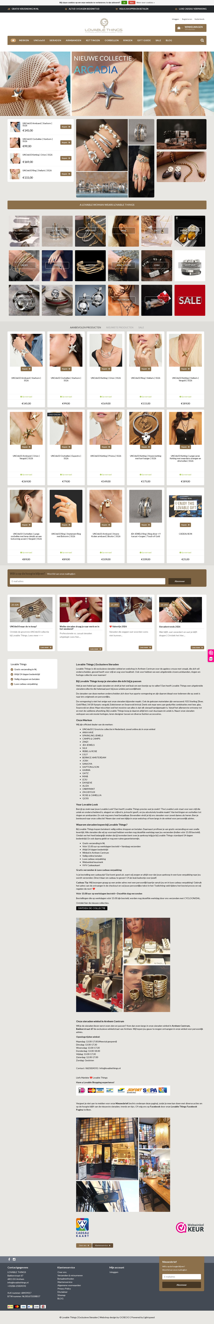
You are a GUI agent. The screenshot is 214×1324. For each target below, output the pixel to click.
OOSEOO (125, 1317)
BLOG (169, 40)
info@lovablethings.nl (18, 1282)
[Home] (13, 40)
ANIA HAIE (90, 230)
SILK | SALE (190, 265)
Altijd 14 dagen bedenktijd (84, 9)
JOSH (156, 265)
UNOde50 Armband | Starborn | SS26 (37, 124)
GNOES (24, 265)
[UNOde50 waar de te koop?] (31, 608)
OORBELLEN (112, 40)
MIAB (123, 230)
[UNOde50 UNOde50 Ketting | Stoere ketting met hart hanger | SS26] (145, 428)
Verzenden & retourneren (70, 1275)
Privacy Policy (64, 1288)
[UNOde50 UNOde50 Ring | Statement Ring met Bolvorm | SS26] (66, 506)
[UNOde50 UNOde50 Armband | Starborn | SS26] (15, 126)
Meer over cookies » (146, 3)
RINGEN (127, 40)
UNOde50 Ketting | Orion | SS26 (37, 154)
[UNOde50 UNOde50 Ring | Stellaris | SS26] (15, 173)
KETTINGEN (93, 40)
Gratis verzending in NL (25, 9)
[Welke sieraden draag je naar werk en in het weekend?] (81, 608)
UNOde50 (39, 40)
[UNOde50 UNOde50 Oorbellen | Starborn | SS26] (15, 141)
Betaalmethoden (65, 1278)
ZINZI (156, 230)
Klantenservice (101, 1245)
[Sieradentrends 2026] (180, 608)
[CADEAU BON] (185, 506)
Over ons (83, 1245)
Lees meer (45, 647)
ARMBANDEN (73, 40)
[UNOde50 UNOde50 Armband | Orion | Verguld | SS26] (26, 428)
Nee (132, 3)
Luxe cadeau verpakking (192, 9)
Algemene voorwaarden (69, 1285)
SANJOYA (90, 265)
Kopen (65, 127)
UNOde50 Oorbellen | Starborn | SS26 (38, 140)
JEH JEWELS (57, 230)
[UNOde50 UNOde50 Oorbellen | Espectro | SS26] (66, 428)
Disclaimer (62, 1292)
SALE (158, 40)
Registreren (187, 19)
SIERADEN (55, 40)
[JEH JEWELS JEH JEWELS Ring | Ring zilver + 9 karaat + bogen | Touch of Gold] (145, 506)
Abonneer (180, 581)
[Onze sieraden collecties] (91, 908)
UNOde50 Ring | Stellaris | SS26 (37, 170)
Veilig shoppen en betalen (133, 9)
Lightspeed (149, 1317)
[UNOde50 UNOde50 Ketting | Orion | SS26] (15, 157)
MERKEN (24, 40)
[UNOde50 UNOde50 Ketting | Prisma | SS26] (105, 428)
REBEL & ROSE (124, 265)
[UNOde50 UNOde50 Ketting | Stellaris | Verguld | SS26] (185, 350)
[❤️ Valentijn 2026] (130, 608)
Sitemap (61, 1295)
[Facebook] (9, 1259)
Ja (124, 3)
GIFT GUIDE (144, 40)
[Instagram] (14, 1259)
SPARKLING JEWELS (190, 230)
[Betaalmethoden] (27, 1306)
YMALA (57, 265)
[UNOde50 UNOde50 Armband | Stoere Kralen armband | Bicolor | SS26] (105, 506)
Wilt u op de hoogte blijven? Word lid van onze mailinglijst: (174, 1268)
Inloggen (175, 19)
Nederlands (199, 19)
